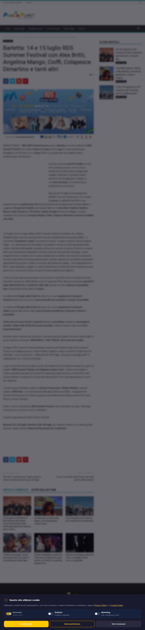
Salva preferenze (72, 624)
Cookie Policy (117, 605)
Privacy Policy (100, 605)
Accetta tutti (26, 624)
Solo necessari (118, 624)
